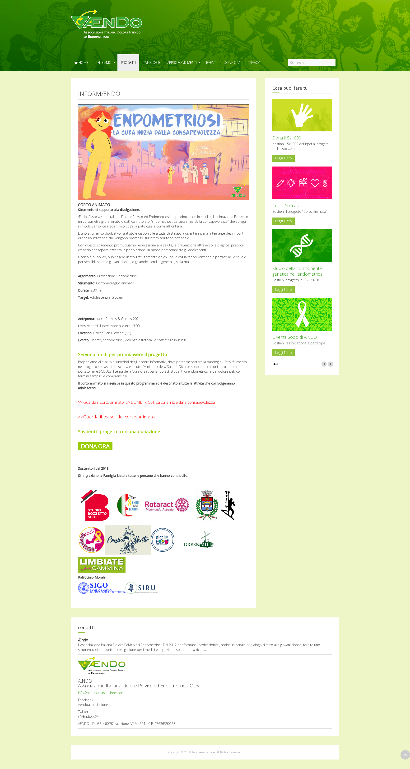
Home (83, 62)
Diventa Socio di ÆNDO (294, 337)
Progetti (128, 62)
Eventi (211, 62)
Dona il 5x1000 (286, 138)
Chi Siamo (103, 62)
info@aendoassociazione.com (101, 692)
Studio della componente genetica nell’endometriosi (297, 271)
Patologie (151, 62)
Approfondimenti (182, 62)
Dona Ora (232, 62)
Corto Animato (286, 205)
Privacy (253, 62)
